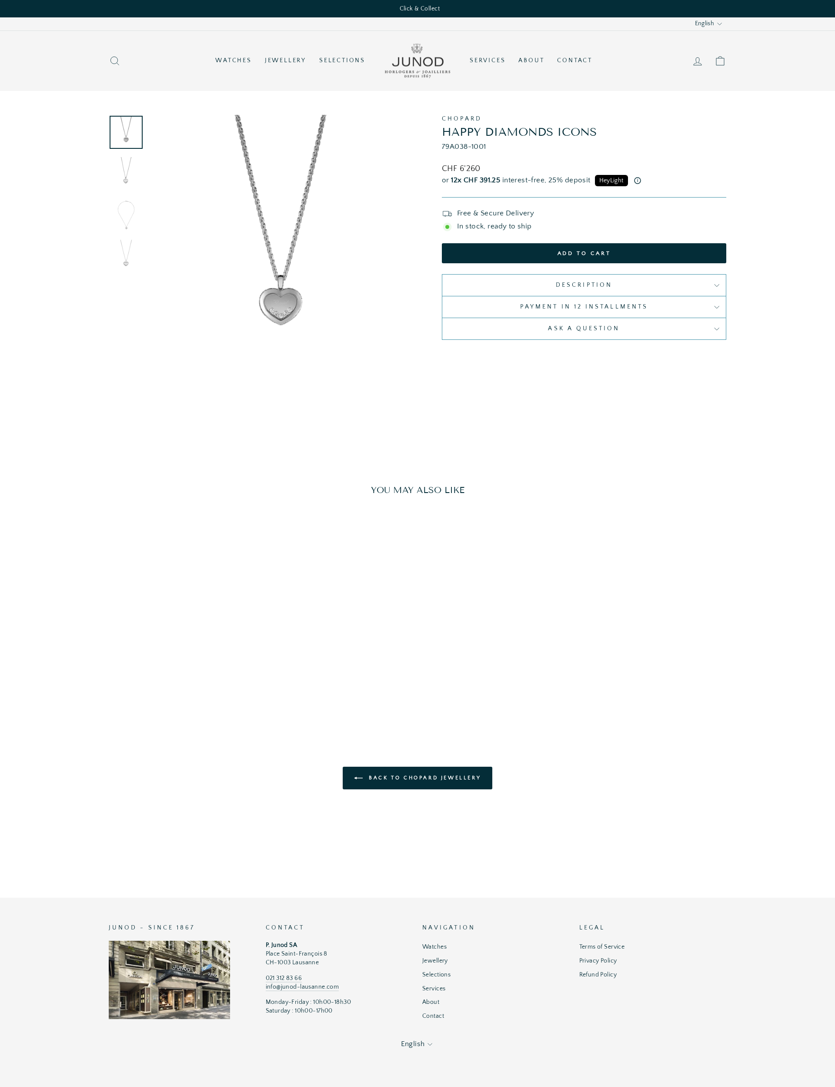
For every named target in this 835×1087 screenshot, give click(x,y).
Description (584, 285)
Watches (233, 60)
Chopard (462, 118)
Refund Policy (598, 974)
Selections (342, 60)
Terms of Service (602, 946)
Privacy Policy (598, 960)
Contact (574, 60)
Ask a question (584, 328)
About (531, 60)
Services (487, 60)
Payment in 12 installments (584, 306)
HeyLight (611, 180)
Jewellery (285, 60)
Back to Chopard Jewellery (423, 778)
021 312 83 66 (284, 978)
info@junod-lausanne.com (302, 986)
